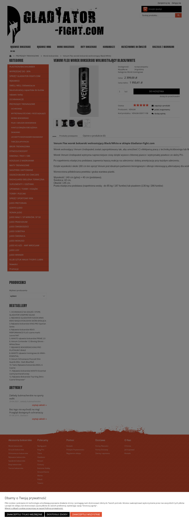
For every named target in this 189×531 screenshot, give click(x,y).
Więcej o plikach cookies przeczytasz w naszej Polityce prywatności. (34, 508)
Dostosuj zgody (57, 514)
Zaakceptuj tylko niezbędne (24, 514)
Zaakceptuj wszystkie (86, 514)
